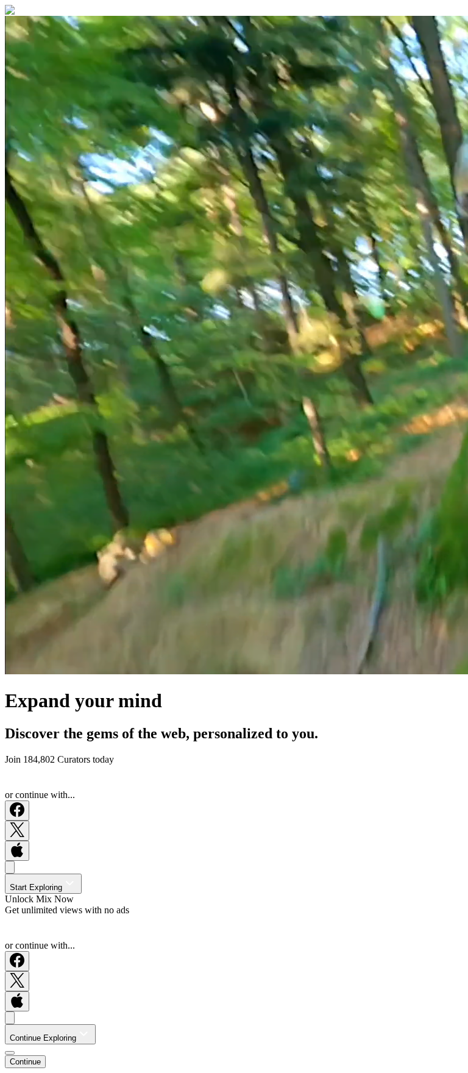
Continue (25, 1061)
